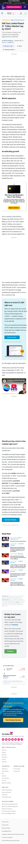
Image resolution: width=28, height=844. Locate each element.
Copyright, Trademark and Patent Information (13, 834)
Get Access (5, 678)
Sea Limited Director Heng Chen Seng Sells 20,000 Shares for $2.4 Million (18, 557)
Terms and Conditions (7, 837)
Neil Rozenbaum (8, 40)
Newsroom (4, 757)
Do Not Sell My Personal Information (11, 840)
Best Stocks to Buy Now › (14, 7)
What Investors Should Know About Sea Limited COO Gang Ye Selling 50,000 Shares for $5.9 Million (17, 549)
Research (4, 754)
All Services (5, 768)
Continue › (10, 651)
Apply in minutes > (14, 208)
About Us (4, 750)
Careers (4, 752)
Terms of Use (5, 821)
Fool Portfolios (5, 778)
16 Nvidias (14, 625)
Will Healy (20, 554)
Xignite (13, 744)
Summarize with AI (9, 49)
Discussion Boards (6, 792)
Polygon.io (19, 744)
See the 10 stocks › (11, 520)
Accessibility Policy (6, 831)
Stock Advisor (5, 771)
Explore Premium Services (17, 20)
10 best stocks (13, 327)
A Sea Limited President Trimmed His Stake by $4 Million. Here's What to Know (17, 584)
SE (11, 81)
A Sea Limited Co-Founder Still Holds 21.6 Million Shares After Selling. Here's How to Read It (18, 566)
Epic (3, 773)
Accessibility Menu (14, 1)
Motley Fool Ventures (7, 808)
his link (17, 602)
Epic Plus (4, 775)
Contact (4, 759)
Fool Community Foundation (9, 811)
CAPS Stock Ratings (7, 790)
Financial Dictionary (6, 797)
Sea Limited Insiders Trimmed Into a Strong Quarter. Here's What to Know (18, 575)
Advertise (4, 761)
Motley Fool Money (6, 782)
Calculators (4, 794)
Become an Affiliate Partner (8, 813)
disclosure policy (5, 599)
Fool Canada (17, 771)
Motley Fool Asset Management (10, 804)
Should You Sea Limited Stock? (18, 541)
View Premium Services (13, 720)
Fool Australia (17, 768)
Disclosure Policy (6, 828)
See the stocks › (12, 337)
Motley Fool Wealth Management (10, 806)
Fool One (4, 780)
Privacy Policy (5, 825)
